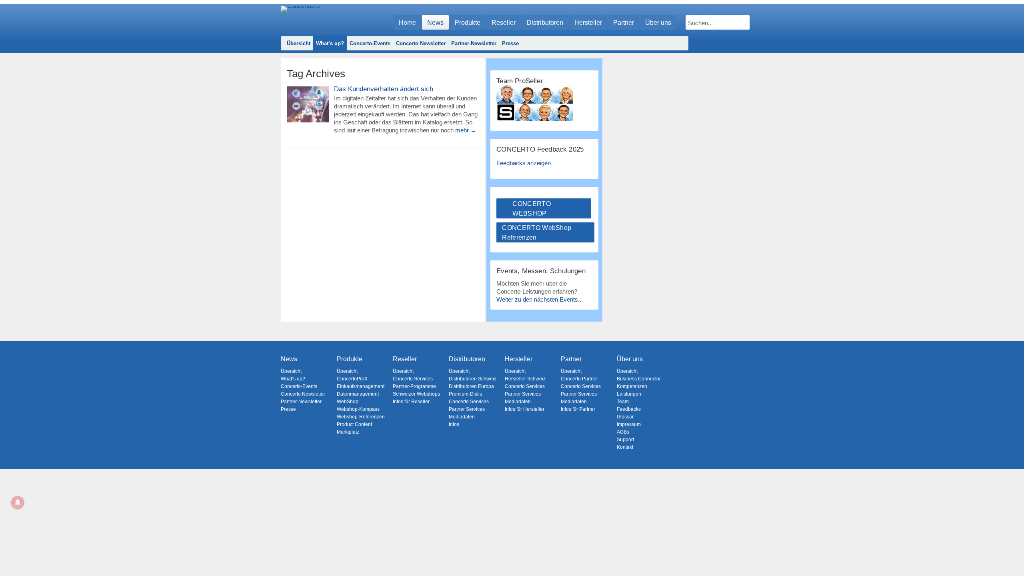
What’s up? (330, 43)
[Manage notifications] (17, 502)
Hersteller (588, 22)
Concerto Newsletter (421, 43)
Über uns (658, 22)
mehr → (465, 130)
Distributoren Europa (471, 386)
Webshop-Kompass (358, 409)
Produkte (467, 22)
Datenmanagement (358, 394)
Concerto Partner (579, 379)
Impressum (629, 424)
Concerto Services (413, 379)
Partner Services (467, 409)
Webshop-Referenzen (361, 417)
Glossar (625, 417)
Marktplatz (348, 432)
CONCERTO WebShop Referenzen (536, 232)
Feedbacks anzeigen (523, 163)
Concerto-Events (370, 43)
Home (407, 22)
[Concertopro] (300, 18)
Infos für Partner (578, 409)
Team (623, 401)
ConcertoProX (352, 379)
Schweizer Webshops (416, 394)
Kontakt (625, 447)
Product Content (354, 424)
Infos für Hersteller (524, 409)
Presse (510, 43)
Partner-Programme (414, 386)
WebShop (347, 401)
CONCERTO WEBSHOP (531, 208)
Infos (454, 424)
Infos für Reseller (411, 401)
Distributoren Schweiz (472, 379)
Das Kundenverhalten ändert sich (383, 89)
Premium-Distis (465, 394)
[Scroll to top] (1012, 556)
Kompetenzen (632, 386)
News (435, 22)
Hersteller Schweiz (525, 379)
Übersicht (298, 43)
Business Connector (639, 379)
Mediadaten (462, 417)
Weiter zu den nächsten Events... (539, 299)
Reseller (504, 22)
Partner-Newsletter (473, 43)
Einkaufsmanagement (360, 386)
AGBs (623, 432)
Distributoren (545, 22)
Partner (623, 22)
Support (625, 439)
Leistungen (629, 394)
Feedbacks (629, 409)
